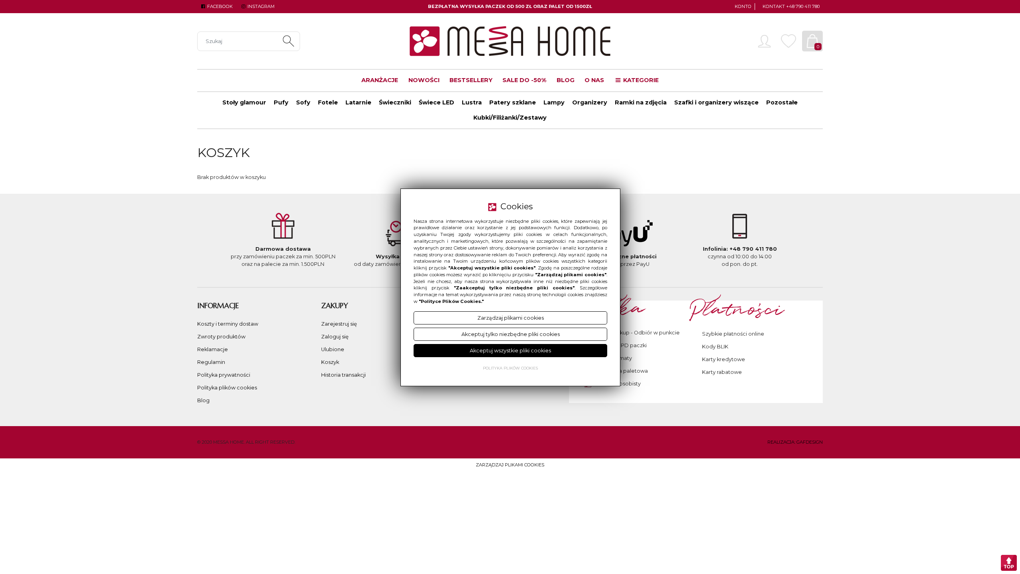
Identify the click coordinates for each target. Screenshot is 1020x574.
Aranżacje (379, 80)
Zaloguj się (335, 337)
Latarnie (358, 102)
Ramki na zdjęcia (641, 102)
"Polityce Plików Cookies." (451, 301)
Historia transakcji (343, 375)
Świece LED (436, 102)
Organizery (589, 102)
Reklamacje (212, 349)
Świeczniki (395, 102)
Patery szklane (512, 102)
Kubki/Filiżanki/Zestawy (510, 117)
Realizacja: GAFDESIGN (795, 442)
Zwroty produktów (221, 337)
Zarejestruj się (339, 324)
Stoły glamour (244, 102)
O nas (594, 80)
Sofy (303, 102)
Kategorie (640, 80)
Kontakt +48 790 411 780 (791, 6)
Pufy (281, 102)
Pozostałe (782, 102)
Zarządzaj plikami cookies (510, 465)
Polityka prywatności (223, 375)
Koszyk (330, 362)
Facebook (219, 6)
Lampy (554, 102)
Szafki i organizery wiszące (716, 102)
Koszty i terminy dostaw (227, 324)
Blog (566, 80)
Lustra (472, 102)
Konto (743, 6)
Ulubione (332, 349)
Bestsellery (470, 80)
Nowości (423, 80)
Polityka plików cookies (227, 388)
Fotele (328, 102)
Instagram (260, 6)
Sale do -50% (524, 80)
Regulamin (211, 362)
